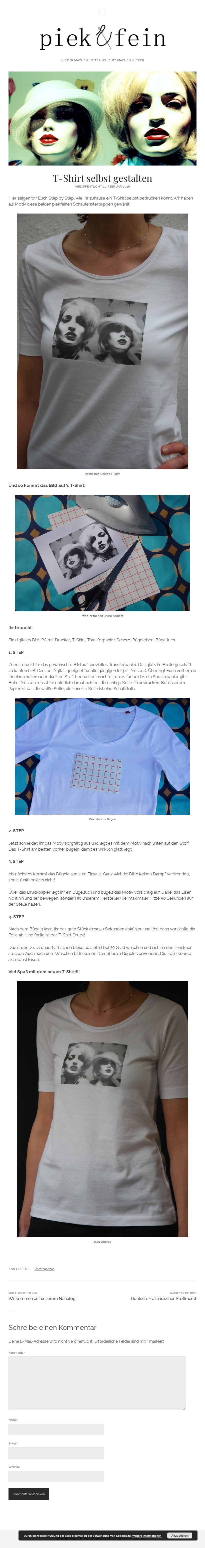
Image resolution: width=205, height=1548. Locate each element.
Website (14, 1467)
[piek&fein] (102, 49)
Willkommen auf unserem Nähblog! (42, 1298)
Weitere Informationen (147, 1535)
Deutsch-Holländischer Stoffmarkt (163, 1298)
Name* (13, 1420)
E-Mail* (13, 1443)
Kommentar (16, 1352)
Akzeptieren (179, 1535)
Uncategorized (44, 1269)
